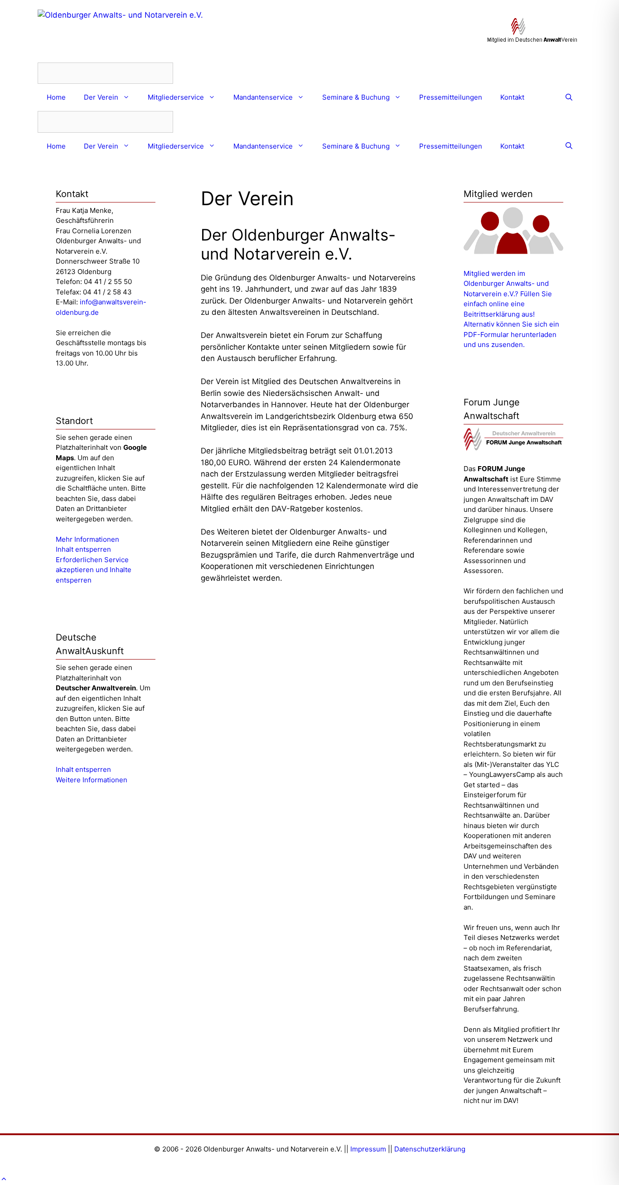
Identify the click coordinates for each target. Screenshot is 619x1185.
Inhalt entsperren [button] (83, 549)
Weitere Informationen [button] (91, 780)
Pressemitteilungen (450, 97)
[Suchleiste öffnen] (568, 97)
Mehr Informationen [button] (87, 539)
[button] (4, 1179)
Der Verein (101, 97)
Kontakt (512, 97)
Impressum (368, 1149)
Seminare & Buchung (356, 97)
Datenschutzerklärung (429, 1149)
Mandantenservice (263, 97)
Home (56, 97)
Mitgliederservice (176, 97)
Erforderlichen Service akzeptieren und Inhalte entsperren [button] (93, 569)
